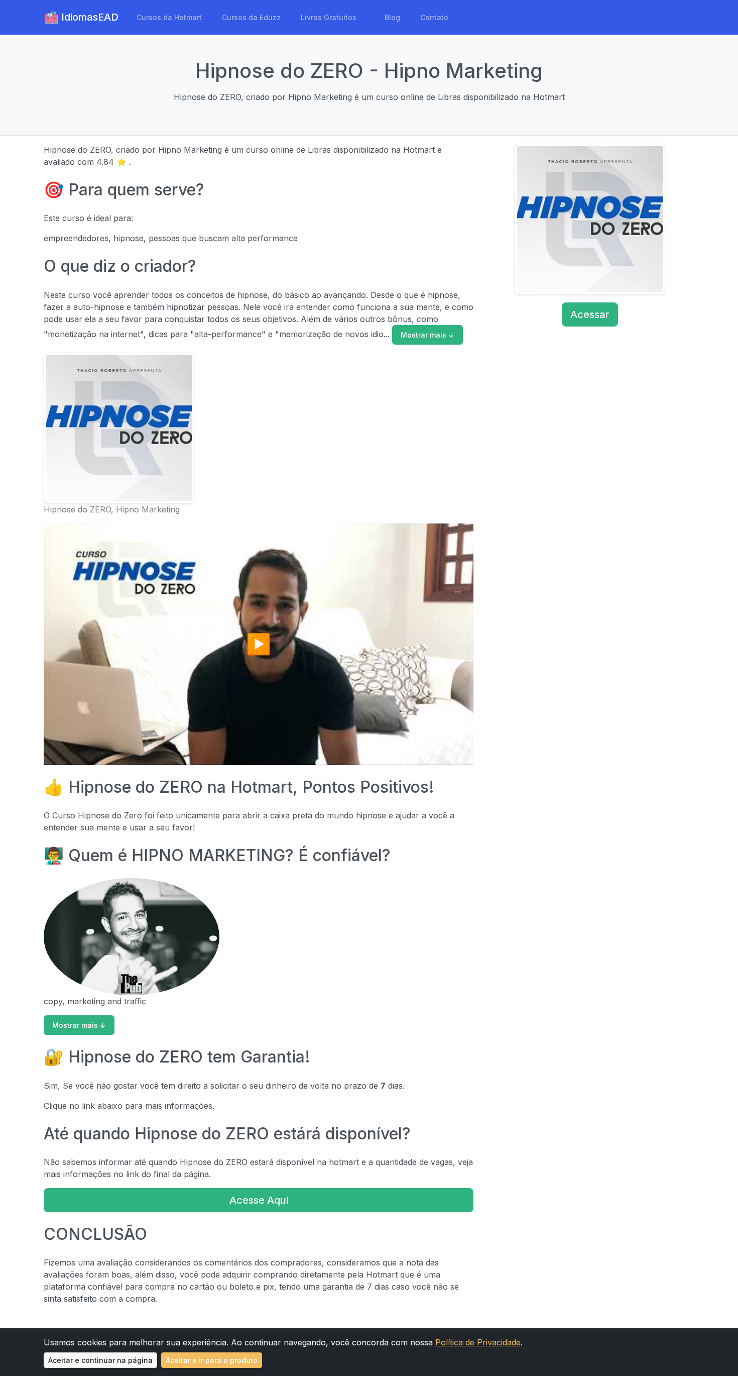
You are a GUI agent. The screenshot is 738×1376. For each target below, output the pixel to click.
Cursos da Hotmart (169, 17)
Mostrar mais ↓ (427, 335)
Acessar (589, 314)
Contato (434, 17)
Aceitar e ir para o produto (212, 1360)
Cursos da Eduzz (251, 17)
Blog (392, 17)
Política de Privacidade (478, 1342)
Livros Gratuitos (328, 17)
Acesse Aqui (258, 1200)
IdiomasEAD (88, 17)
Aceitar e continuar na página (100, 1360)
